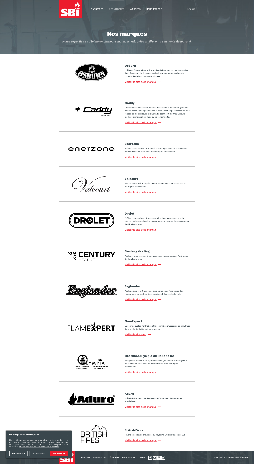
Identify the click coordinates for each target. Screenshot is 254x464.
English (191, 9)
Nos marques (99, 457)
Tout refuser (39, 453)
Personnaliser (18, 453)
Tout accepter (58, 453)
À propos (114, 457)
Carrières (85, 457)
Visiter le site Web (135, 334)
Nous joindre (128, 457)
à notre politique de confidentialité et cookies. (39, 447)
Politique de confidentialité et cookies (232, 457)
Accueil (70, 9)
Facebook (150, 458)
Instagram (159, 458)
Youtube (155, 458)
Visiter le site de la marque (141, 81)
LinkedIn (163, 458)
